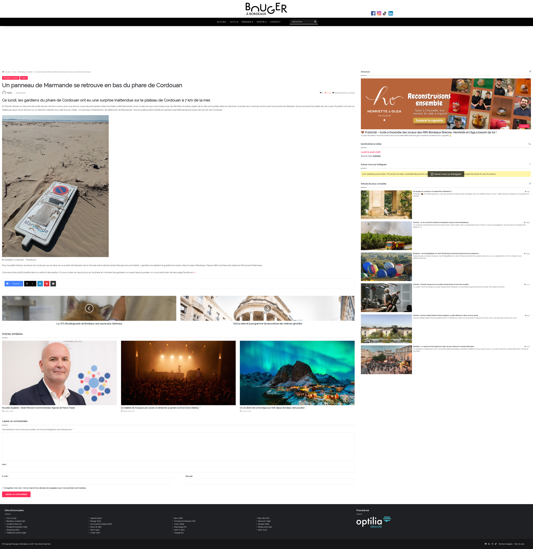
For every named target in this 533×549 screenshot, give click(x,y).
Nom (4, 464)
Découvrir (262, 521)
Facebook (373, 13)
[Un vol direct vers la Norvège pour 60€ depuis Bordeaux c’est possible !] (297, 373)
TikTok (385, 13)
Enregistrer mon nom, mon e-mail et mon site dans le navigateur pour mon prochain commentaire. (45, 488)
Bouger (93, 521)
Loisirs (176, 524)
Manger (246, 22)
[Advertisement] (266, 49)
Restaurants (263, 527)
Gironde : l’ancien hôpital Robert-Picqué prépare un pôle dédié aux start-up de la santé (445, 315)
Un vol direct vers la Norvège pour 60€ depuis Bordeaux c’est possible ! (272, 408)
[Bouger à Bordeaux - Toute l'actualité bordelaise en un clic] (266, 9)
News (24, 78)
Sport (260, 530)
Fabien (9, 93)
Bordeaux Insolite (25, 72)
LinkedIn (391, 13)
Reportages (179, 527)
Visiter (92, 533)
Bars (176, 518)
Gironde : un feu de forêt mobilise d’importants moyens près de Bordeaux (441, 222)
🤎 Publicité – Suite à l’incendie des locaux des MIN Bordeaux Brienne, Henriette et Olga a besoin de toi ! (428, 132)
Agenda (93, 518)
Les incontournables (98, 524)
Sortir (261, 22)
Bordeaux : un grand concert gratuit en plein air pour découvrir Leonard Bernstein (443, 346)
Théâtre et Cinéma (14, 533)
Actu (233, 22)
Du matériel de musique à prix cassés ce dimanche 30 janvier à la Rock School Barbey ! (161, 408)
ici (195, 272)
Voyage (177, 533)
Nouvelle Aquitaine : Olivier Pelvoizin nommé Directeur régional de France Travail (38, 408)
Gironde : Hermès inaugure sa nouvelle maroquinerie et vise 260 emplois (441, 284)
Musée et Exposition (15, 527)
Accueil (221, 22)
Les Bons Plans (13, 524)
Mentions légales (506, 544)
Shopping (11, 530)
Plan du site (519, 544)
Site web (189, 476)
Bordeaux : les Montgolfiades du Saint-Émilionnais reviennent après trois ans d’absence (446, 253)
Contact (275, 22)
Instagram (379, 13)
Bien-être (262, 518)
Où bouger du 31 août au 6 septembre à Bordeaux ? (432, 191)
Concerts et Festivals (182, 521)
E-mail (5, 476)
